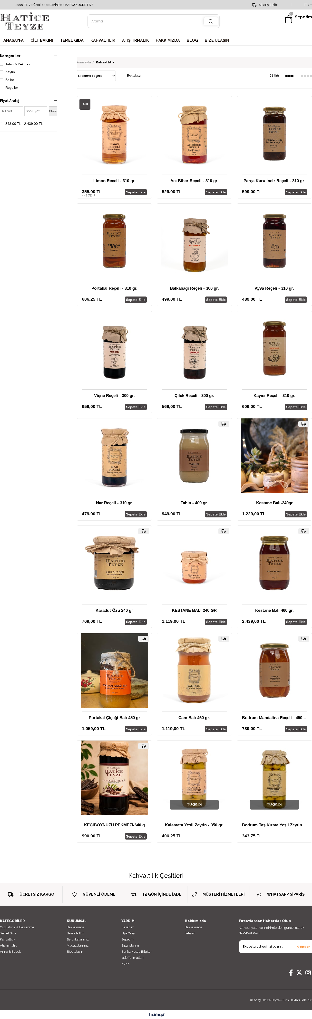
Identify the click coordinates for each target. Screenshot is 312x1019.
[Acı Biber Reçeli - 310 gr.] (194, 133)
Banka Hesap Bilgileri (136, 951)
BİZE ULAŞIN (217, 40)
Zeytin (10, 71)
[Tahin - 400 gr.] (194, 455)
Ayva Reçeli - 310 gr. (274, 288)
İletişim (190, 933)
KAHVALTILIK (102, 40)
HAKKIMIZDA (168, 40)
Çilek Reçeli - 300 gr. (194, 395)
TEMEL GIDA (72, 40)
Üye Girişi (128, 933)
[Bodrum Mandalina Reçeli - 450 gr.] (274, 670)
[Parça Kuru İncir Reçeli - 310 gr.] (274, 133)
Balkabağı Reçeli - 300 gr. (194, 288)
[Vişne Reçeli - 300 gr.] (114, 348)
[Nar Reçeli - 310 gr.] (114, 455)
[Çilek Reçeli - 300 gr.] (194, 348)
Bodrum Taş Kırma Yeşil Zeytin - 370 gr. (274, 825)
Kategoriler (10, 56)
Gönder (303, 946)
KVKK (125, 964)
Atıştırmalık (8, 945)
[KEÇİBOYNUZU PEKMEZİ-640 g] (114, 777)
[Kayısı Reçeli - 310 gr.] (274, 348)
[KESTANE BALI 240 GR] (194, 563)
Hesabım (127, 927)
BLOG (192, 40)
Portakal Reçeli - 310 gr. (114, 288)
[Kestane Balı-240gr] (274, 455)
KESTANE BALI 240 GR (194, 610)
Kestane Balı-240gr (274, 503)
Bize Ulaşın (75, 951)
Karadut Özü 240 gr (114, 610)
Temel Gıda (8, 933)
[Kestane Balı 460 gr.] (274, 563)
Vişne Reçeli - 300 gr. (114, 395)
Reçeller (11, 87)
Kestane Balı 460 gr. (274, 610)
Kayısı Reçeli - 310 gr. (274, 395)
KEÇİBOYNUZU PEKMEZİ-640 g (114, 825)
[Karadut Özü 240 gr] (114, 563)
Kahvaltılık (7, 939)
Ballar (9, 79)
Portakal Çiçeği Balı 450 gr (114, 717)
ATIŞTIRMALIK (135, 40)
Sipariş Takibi (268, 5)
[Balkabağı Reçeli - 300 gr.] (194, 241)
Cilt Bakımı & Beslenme (17, 927)
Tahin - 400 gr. (194, 503)
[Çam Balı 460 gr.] (194, 670)
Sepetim (127, 939)
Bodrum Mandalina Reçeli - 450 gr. (274, 717)
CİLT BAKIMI (41, 40)
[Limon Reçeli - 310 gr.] (114, 133)
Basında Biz (75, 933)
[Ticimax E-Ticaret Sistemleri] (156, 1015)
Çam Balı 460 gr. (194, 717)
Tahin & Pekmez (17, 64)
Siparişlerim (130, 945)
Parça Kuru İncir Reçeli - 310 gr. (274, 180)
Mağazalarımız (77, 945)
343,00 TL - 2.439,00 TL (24, 123)
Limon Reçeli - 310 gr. (114, 180)
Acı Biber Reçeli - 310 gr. (194, 180)
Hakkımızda (75, 927)
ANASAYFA (13, 40)
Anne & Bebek (10, 951)
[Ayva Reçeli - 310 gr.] (274, 241)
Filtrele (53, 111)
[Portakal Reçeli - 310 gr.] (114, 241)
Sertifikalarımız (78, 939)
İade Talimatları (132, 958)
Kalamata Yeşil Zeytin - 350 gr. (194, 825)
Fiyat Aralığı (10, 101)
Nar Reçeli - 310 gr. (114, 503)
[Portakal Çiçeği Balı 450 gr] (114, 670)
